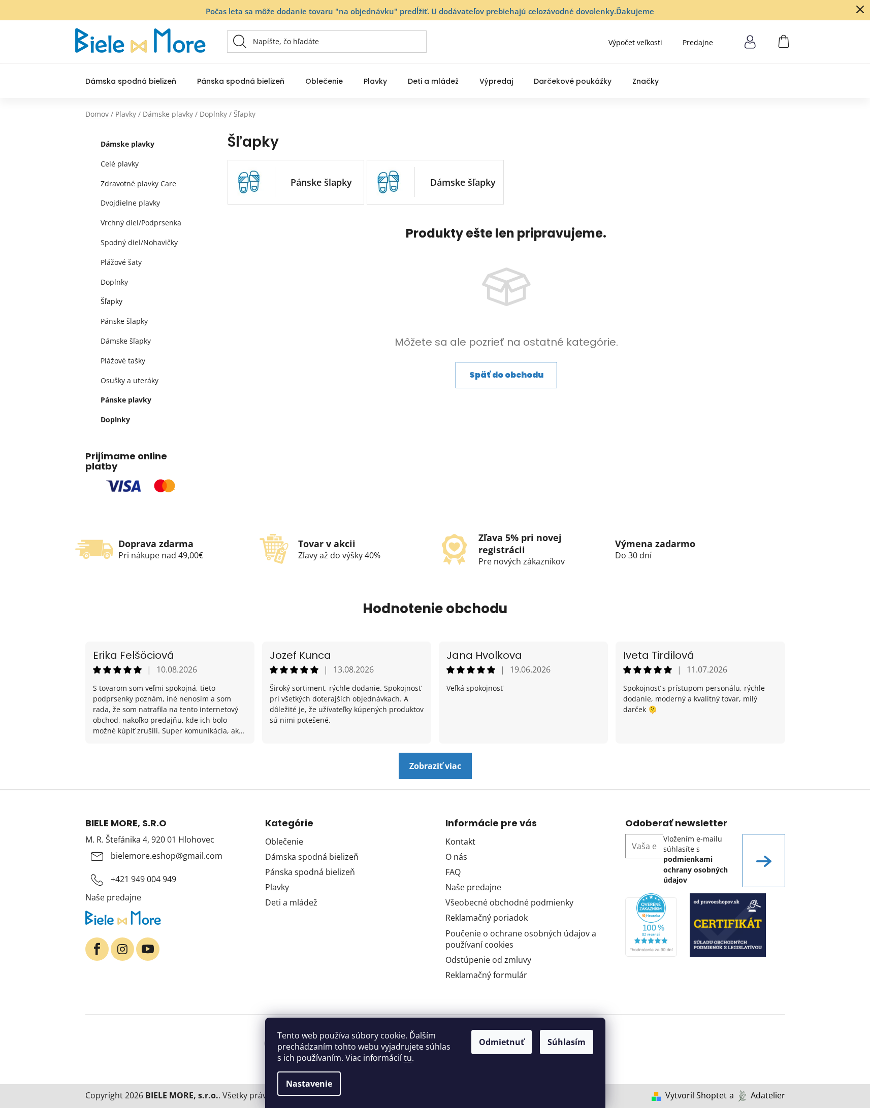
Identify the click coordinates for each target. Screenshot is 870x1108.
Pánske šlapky (124, 321)
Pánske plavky (126, 400)
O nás (456, 856)
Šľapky (111, 301)
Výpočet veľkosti (635, 42)
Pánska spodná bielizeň (310, 872)
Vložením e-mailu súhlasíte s (695, 859)
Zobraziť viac (435, 765)
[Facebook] (97, 949)
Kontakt (460, 841)
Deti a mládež (291, 902)
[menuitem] (130, 80)
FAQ (453, 872)
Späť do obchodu (506, 375)
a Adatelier (757, 1095)
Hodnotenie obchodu (435, 608)
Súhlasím (566, 1042)
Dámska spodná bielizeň (312, 856)
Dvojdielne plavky (130, 203)
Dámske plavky (127, 144)
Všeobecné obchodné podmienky (509, 902)
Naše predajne (113, 897)
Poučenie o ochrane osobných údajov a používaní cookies (520, 939)
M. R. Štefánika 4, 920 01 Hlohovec (149, 839)
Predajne (698, 42)
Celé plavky (120, 164)
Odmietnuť (501, 1042)
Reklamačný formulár (486, 975)
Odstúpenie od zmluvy (488, 959)
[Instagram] (122, 949)
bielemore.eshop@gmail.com (166, 855)
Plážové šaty (121, 262)
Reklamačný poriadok (486, 917)
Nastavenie (309, 1083)
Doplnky (114, 282)
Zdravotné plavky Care (138, 183)
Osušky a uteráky (129, 380)
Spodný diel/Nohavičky (139, 242)
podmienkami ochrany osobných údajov (695, 869)
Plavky (277, 887)
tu (408, 1057)
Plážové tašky (123, 360)
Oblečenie (284, 841)
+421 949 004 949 (143, 879)
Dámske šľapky (126, 341)
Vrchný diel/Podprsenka (141, 222)
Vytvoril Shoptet (696, 1095)
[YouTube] (147, 949)
